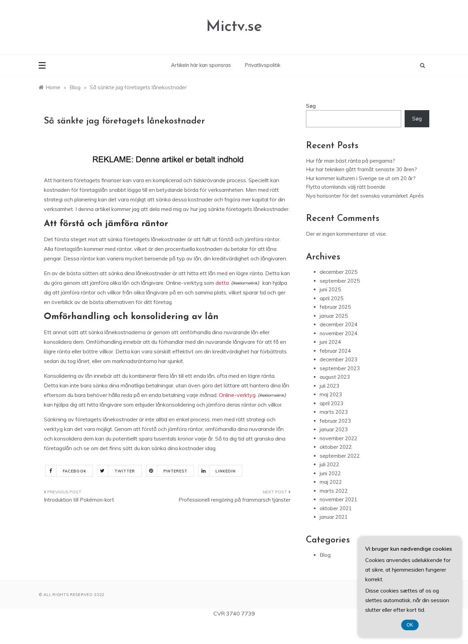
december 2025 (338, 272)
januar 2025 (334, 316)
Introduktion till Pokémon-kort (79, 499)
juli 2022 (329, 464)
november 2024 (338, 333)
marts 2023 (334, 412)
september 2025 (340, 281)
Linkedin (225, 471)
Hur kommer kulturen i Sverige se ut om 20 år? (361, 178)
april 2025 (331, 298)
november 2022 (338, 438)
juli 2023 (329, 386)
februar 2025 (335, 307)
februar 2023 (335, 421)
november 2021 (338, 499)
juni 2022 (330, 473)
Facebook (74, 471)
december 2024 (338, 324)
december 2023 (338, 359)
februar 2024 (335, 351)
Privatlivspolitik (262, 65)
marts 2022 (334, 491)
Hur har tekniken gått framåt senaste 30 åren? (361, 169)
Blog (325, 555)
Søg (311, 106)
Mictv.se (234, 27)
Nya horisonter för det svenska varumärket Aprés (365, 195)
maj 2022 (331, 482)
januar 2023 (334, 429)
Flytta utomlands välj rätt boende (345, 187)
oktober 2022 (336, 447)
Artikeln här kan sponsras (201, 65)
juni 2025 (330, 289)
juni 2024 (330, 342)
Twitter (124, 471)
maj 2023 (331, 394)
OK (410, 625)
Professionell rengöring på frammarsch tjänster (234, 499)
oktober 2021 (336, 508)
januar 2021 (334, 517)
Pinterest (175, 471)
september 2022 (340, 456)
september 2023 (340, 368)
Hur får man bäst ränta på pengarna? (350, 160)
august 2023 (335, 377)
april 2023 (331, 403)
